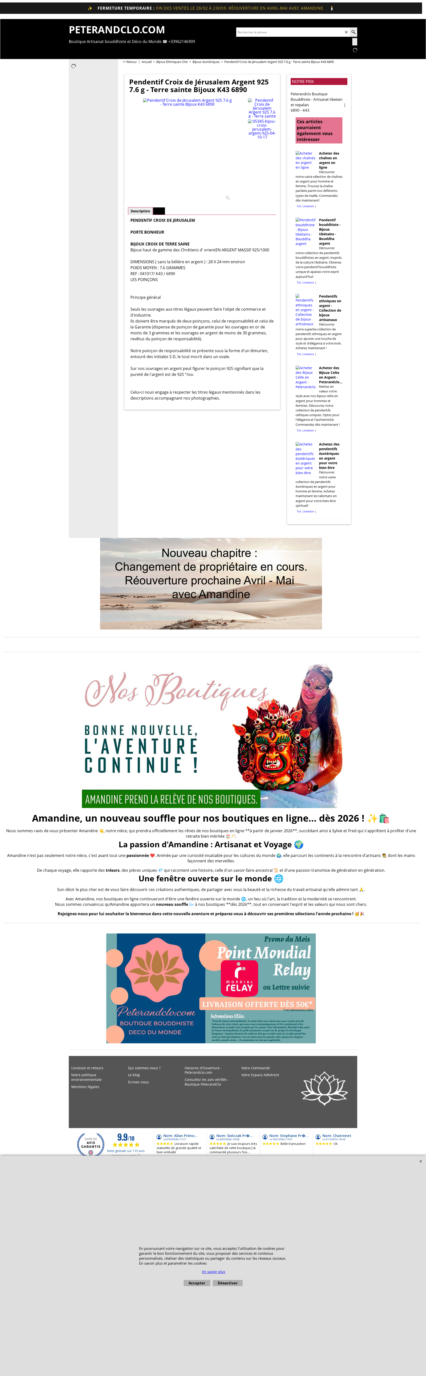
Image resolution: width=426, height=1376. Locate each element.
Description (140, 211)
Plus (159, 211)
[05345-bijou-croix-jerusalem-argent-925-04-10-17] (262, 129)
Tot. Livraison (305, 206)
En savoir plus (213, 1271)
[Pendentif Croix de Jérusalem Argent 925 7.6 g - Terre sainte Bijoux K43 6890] (187, 150)
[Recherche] (353, 32)
